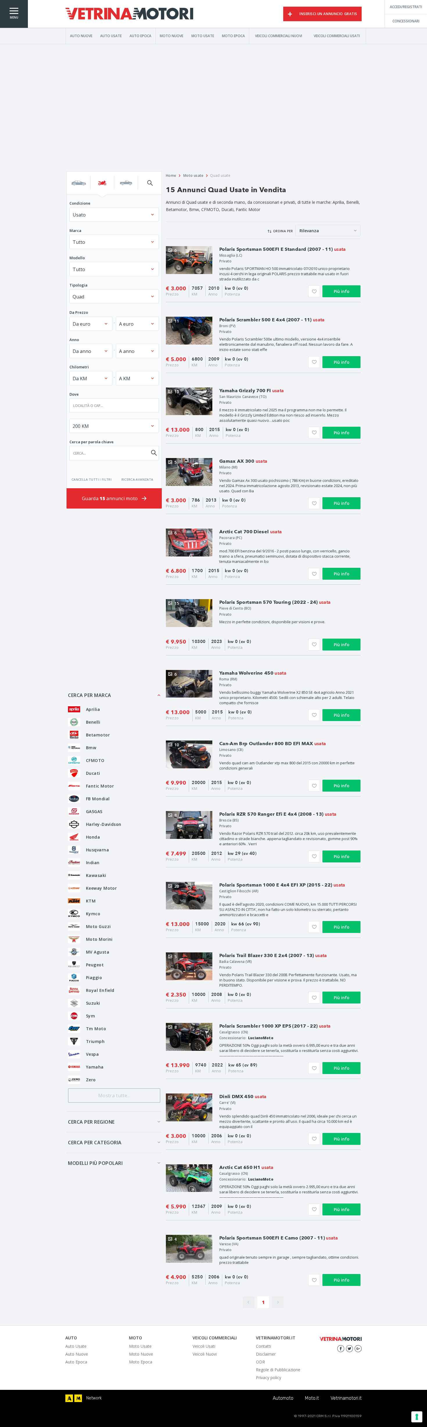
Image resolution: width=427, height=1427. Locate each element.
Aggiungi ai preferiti (314, 291)
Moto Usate (202, 35)
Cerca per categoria (95, 1142)
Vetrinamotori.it (346, 1398)
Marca (75, 230)
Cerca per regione (91, 1122)
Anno (74, 339)
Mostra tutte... (114, 1095)
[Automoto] (69, 1398)
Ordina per (283, 231)
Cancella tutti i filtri (91, 479)
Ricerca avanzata (137, 479)
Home (171, 175)
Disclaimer (266, 1354)
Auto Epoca (140, 35)
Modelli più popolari (95, 1163)
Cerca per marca (89, 695)
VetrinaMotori (129, 14)
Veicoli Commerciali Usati (337, 35)
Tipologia (78, 285)
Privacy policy (268, 1377)
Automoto (283, 1398)
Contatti (263, 1346)
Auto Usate (111, 35)
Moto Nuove (171, 35)
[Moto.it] (78, 1398)
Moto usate (193, 175)
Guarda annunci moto (110, 498)
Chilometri (79, 367)
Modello (77, 257)
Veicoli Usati (204, 1346)
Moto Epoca (233, 35)
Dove (74, 394)
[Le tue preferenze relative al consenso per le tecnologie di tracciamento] (416, 1416)
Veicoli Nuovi (205, 1354)
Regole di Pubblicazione (278, 1369)
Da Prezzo (78, 312)
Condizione (79, 203)
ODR (260, 1362)
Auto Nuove (81, 35)
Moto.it (312, 1398)
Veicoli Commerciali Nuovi (278, 35)
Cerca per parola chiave (91, 441)
